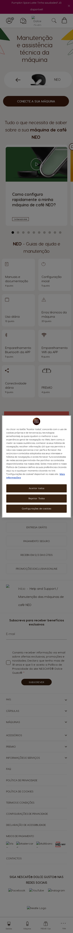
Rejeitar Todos (36, 498)
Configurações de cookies (36, 508)
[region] (36, 466)
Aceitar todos (36, 488)
